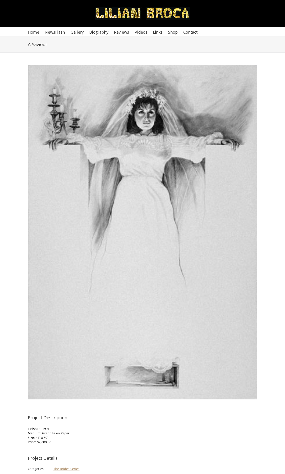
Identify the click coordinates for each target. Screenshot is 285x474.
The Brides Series (66, 469)
